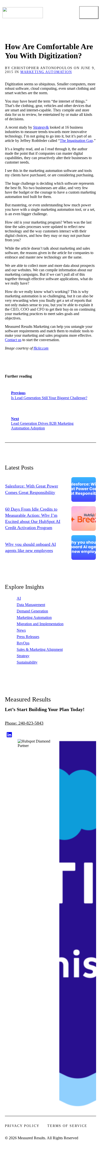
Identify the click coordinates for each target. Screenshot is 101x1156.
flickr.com (41, 348)
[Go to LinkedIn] (9, 734)
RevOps (23, 643)
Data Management (31, 605)
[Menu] (89, 12)
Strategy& (41, 127)
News (21, 630)
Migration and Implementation (40, 624)
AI (19, 598)
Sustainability (27, 662)
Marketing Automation (46, 72)
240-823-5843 (30, 723)
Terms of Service (67, 1126)
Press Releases (28, 637)
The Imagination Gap (76, 140)
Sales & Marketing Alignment (40, 649)
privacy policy (22, 1126)
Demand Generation (32, 611)
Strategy (23, 656)
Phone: (11, 723)
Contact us (13, 340)
